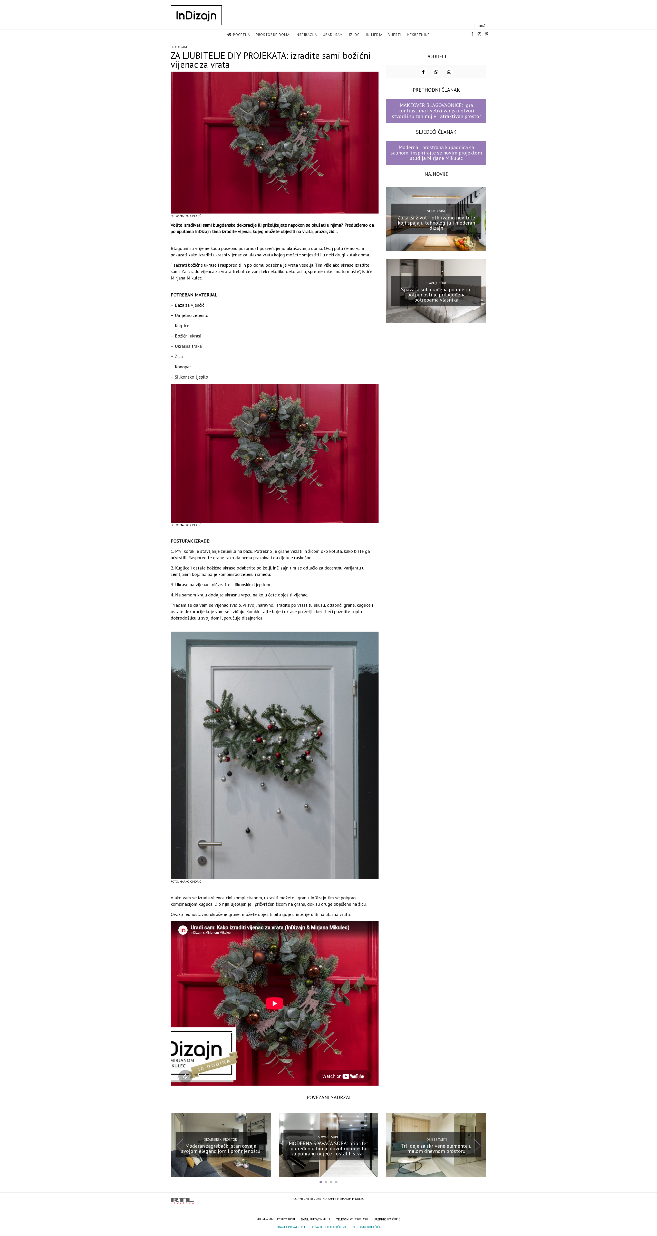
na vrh (481, 1199)
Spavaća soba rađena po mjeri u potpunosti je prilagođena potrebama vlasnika (436, 294)
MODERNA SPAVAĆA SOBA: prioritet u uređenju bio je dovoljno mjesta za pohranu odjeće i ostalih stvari (328, 1148)
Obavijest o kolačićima (329, 1227)
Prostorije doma (272, 34)
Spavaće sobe (436, 283)
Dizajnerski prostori (221, 1139)
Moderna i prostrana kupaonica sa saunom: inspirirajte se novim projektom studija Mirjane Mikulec (436, 153)
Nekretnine (418, 34)
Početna (241, 34)
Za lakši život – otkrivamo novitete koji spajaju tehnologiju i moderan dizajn (436, 222)
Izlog (354, 34)
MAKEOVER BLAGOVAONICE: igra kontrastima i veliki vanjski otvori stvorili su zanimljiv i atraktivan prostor (436, 111)
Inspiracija (306, 34)
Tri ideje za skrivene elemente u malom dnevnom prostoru (436, 1148)
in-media (374, 34)
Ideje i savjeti (436, 1139)
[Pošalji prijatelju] (449, 72)
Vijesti (394, 34)
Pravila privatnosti (291, 1227)
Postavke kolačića (366, 1227)
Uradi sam (333, 34)
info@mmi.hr (320, 1219)
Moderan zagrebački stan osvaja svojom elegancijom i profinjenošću (220, 1148)
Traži (482, 26)
